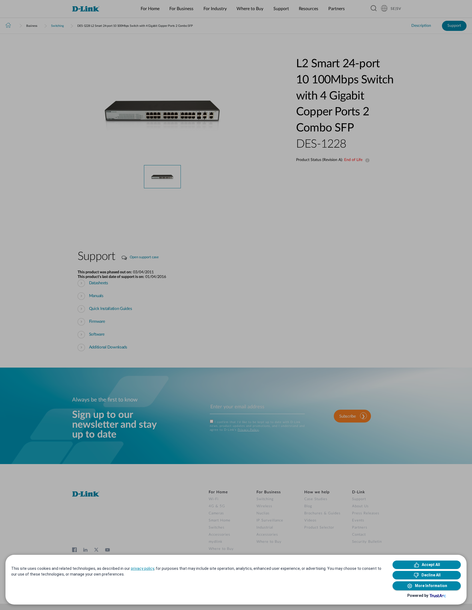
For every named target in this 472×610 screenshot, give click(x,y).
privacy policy (142, 568)
